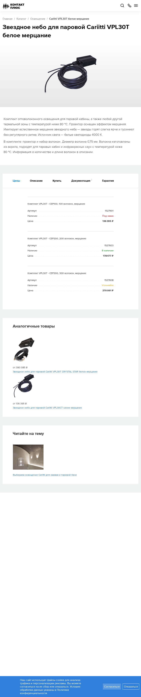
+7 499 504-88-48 (129, 5)
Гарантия (108, 180)
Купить (57, 180)
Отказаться (131, 686)
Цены (16, 180)
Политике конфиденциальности (44, 691)
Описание (36, 180)
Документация (81, 180)
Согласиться (112, 686)
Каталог (21, 18)
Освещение (37, 18)
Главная (8, 18)
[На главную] (13, 5)
